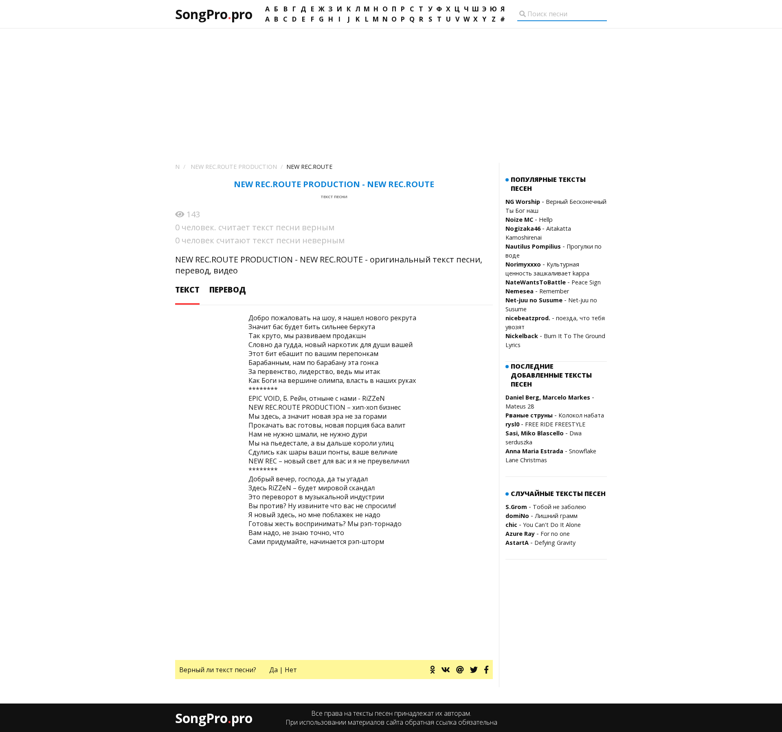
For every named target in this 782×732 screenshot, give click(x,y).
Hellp (546, 219)
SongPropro (214, 14)
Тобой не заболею (559, 507)
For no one (555, 534)
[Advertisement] (391, 89)
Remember (554, 291)
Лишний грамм (556, 516)
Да (273, 669)
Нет (291, 669)
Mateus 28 (519, 406)
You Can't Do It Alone (552, 525)
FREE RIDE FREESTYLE (555, 424)
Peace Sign (586, 282)
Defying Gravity (555, 542)
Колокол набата (581, 415)
